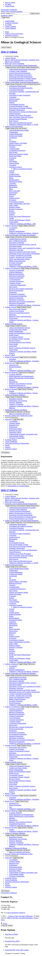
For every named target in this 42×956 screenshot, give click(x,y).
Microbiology (13, 187)
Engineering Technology (17, 294)
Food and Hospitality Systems (18, 106)
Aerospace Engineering (16, 270)
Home (7, 32)
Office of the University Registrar (11, 11)
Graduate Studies (14, 423)
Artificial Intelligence (16, 272)
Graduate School (10, 307)
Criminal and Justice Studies (18, 329)
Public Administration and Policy (19, 203)
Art (10, 139)
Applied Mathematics (16, 134)
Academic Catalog (7, 15)
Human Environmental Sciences (19, 313)
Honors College (10, 355)
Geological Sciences (11, 35)
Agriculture (12, 97)
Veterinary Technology (16, 404)
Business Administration (17, 231)
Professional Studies (15, 429)
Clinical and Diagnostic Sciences (19, 328)
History (11, 178)
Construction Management (17, 285)
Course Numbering (11, 441)
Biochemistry (13, 101)
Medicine (12, 380)
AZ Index (8, 4)
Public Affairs (13, 205)
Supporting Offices (15, 432)
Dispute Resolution (15, 367)
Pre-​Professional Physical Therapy (20, 342)
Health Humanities (15, 176)
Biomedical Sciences (15, 399)
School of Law (9, 363)
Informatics (12, 314)
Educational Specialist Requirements (20, 76)
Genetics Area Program (16, 311)
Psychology (13, 200)
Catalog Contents (10, 26)
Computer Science (15, 283)
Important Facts (14, 425)
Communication (14, 149)
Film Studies (13, 161)
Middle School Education (17, 261)
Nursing (11, 391)
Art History (12, 141)
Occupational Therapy (16, 337)
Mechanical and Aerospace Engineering (22, 301)
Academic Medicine (15, 374)
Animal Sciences (14, 99)
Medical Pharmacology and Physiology (21, 378)
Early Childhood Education (18, 241)
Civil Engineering (14, 279)
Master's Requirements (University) (20, 75)
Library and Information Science (19, 259)
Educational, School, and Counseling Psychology (25, 248)
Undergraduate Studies (16, 436)
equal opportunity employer (16, 912)
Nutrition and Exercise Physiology (20, 115)
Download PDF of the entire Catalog (17, 950)
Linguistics (12, 183)
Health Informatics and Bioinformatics (21, 376)
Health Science (14, 335)
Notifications (13, 427)
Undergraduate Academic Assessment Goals (23, 434)
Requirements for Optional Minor (18, 486)
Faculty (7, 445)
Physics (11, 196)
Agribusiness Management (17, 86)
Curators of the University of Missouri (20, 916)
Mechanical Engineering (17, 303)
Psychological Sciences (16, 202)
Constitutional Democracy (17, 150)
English (11, 159)
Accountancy (13, 228)
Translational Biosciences (17, 385)
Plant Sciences (13, 121)
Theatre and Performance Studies (19, 220)
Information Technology (17, 300)
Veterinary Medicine (15, 402)
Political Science (14, 198)
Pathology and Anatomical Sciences (20, 383)
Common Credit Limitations (18, 71)
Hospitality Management (17, 110)
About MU (8, 419)
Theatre (11, 218)
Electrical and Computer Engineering (21, 289)
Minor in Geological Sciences (22, 169)
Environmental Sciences (16, 104)
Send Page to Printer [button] (11, 934)
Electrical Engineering (16, 290)
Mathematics (13, 185)
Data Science (13, 152)
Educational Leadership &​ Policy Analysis (22, 244)
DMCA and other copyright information (20, 918)
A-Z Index (8, 25)
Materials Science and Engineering (20, 316)
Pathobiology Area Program (18, 401)
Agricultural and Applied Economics (21, 88)
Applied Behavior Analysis (17, 239)
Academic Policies (11, 440)
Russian (11, 211)
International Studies (15, 181)
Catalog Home (9, 6)
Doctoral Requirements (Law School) (21, 80)
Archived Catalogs (11, 449)
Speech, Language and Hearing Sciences (22, 348)
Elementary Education (16, 250)
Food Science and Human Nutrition (20, 108)
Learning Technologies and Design (20, 255)
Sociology (12, 213)
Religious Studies (14, 207)
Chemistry (12, 147)
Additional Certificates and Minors (16, 410)
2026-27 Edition (9, 52)
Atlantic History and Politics (18, 143)
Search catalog (5, 13)
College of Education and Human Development (20, 235)
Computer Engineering (16, 281)
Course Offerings (10, 28)
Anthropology (13, 132)
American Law (14, 365)
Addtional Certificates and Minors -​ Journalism (24, 361)
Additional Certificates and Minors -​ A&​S (22, 224)
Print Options (5, 452)
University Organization (16, 438)
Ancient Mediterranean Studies (19, 130)
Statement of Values (15, 430)
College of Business (11, 225)
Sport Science (13, 350)
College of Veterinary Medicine (15, 395)
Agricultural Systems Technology (19, 95)
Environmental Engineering (18, 296)
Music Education (14, 191)
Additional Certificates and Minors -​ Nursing (23, 393)
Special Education (15, 264)
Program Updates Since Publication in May (19, 415)
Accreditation (13, 421)
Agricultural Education (16, 90)
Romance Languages (16, 209)
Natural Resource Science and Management (23, 112)
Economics (12, 158)
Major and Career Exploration (14, 63)
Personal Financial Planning (18, 119)
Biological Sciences (15, 145)
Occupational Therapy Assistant (19, 339)
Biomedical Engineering (17, 276)
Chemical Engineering (16, 278)
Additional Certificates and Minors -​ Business (23, 233)
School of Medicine (11, 372)
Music (11, 189)
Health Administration (16, 331)
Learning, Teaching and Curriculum (20, 257)
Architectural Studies (15, 136)
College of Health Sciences (13, 324)
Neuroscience (13, 192)
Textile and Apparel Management (19, 216)
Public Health (13, 344)
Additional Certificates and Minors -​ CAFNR (23, 124)
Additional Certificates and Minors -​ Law (22, 370)
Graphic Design (14, 174)
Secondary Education (16, 263)
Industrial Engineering (16, 298)
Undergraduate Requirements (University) (22, 69)
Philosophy (12, 194)
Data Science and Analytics (18, 309)
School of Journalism (11, 357)
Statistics (12, 214)
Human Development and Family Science (22, 252)
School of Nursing (11, 389)
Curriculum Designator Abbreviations (17, 443)
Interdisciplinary (14, 180)
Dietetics (12, 102)
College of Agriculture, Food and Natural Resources (21, 82)
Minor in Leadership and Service (19, 414)
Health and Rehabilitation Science (20, 333)
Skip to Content (10, 2)
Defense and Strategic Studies (18, 154)
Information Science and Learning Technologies (24, 253)
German (11, 172)
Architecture (13, 138)
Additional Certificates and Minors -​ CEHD (23, 266)
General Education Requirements (19, 73)
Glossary (8, 447)
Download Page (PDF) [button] (12, 941)
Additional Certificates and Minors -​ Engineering (24, 305)
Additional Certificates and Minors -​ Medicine (24, 387)
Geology (12, 170)
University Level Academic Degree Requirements (21, 65)
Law (10, 368)
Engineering (13, 292)
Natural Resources (15, 113)
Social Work (13, 346)
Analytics (12, 229)
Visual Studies (13, 222)
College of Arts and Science (14, 33)
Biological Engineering (16, 274)
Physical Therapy (14, 340)
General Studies (14, 163)
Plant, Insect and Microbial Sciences (20, 123)
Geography (12, 165)
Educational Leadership (16, 242)
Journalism (12, 359)
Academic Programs (11, 23)
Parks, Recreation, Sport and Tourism (21, 117)
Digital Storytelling (15, 156)
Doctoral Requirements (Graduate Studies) (22, 78)
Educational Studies (15, 246)
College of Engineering (12, 268)
